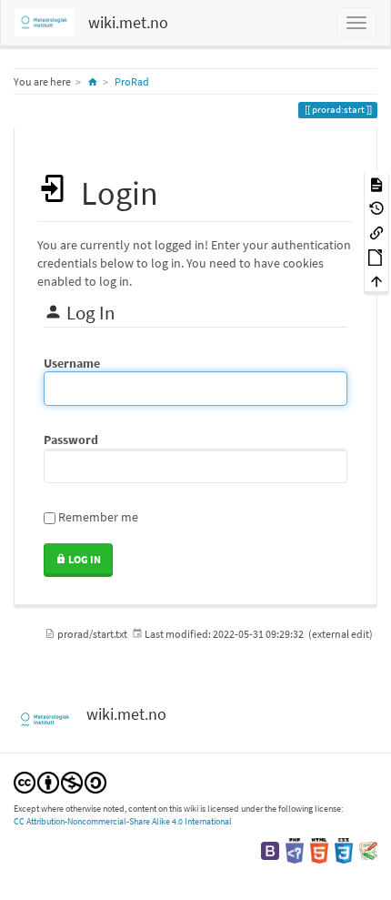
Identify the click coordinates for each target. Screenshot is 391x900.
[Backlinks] (376, 231)
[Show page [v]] (376, 183)
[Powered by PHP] (295, 849)
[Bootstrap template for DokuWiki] (270, 849)
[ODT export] (376, 256)
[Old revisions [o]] (376, 208)
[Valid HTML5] (319, 849)
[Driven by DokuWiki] (368, 849)
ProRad (132, 81)
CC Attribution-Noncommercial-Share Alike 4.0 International (123, 821)
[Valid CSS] (344, 849)
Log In (83, 559)
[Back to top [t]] (376, 280)
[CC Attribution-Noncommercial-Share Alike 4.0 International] (60, 781)
